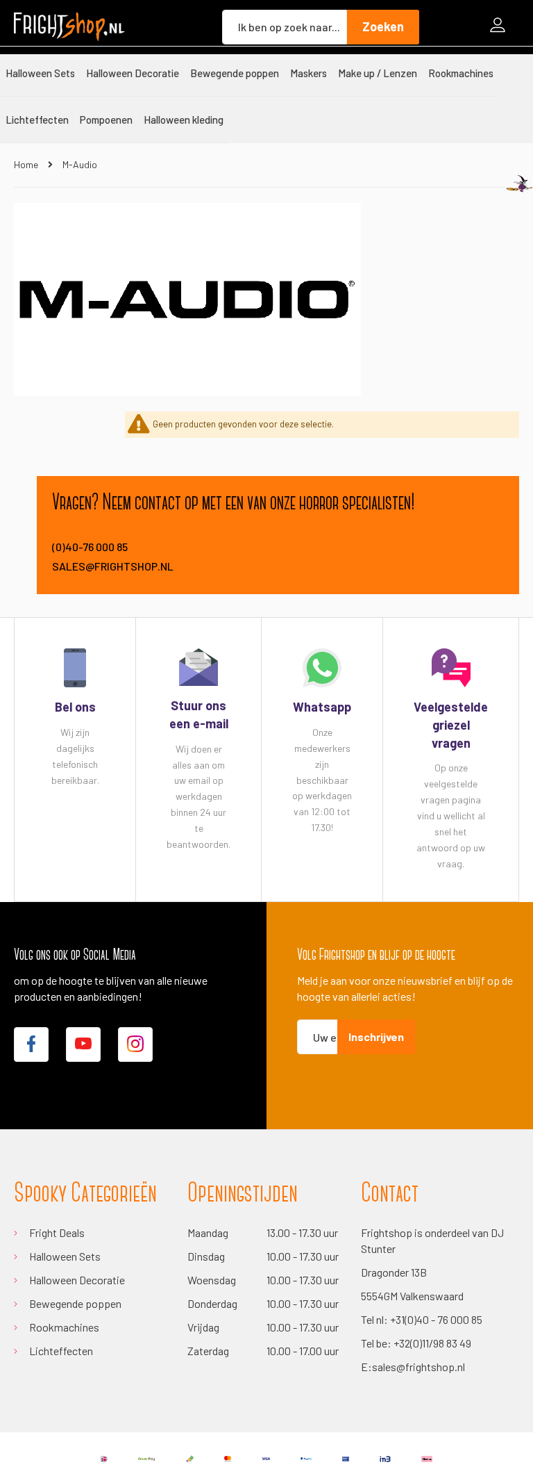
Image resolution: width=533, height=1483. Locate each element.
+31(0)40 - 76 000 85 (436, 1319)
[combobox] (284, 27)
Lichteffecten (61, 1350)
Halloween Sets (65, 1256)
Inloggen (501, 27)
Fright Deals (57, 1232)
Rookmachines (64, 1327)
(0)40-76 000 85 (90, 546)
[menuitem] (40, 73)
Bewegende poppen (75, 1303)
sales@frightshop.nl (113, 566)
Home (27, 164)
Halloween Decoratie (77, 1279)
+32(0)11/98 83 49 (432, 1343)
